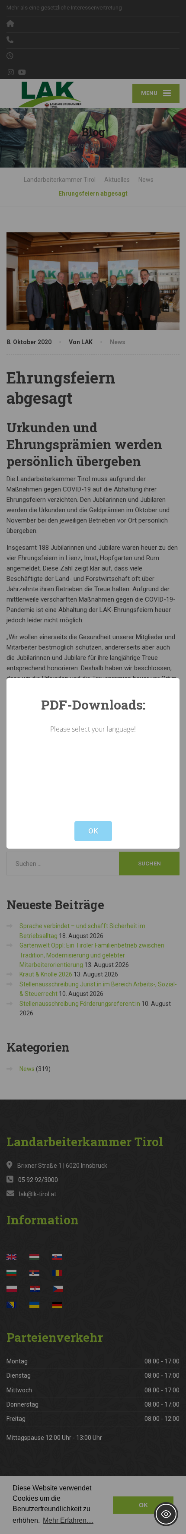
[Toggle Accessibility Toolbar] (166, 1514)
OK (93, 831)
